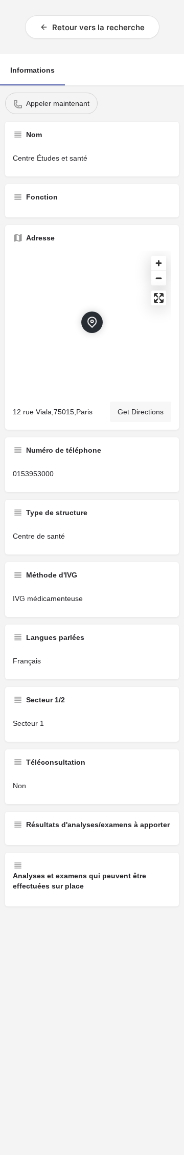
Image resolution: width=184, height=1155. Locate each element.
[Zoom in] (158, 263)
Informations (32, 70)
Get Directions (141, 412)
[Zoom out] (158, 278)
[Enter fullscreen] (158, 298)
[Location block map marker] (92, 322)
